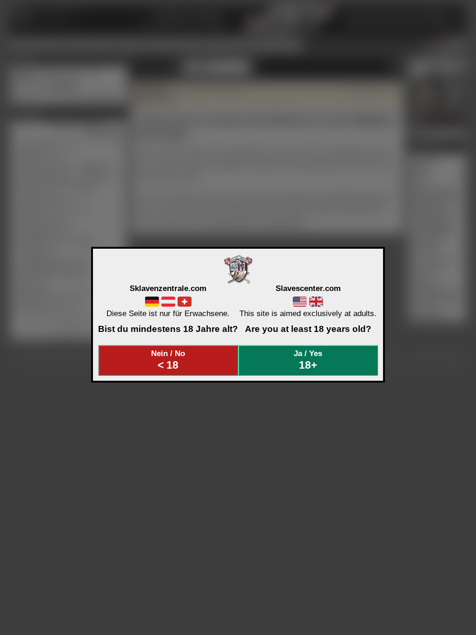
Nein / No (168, 359)
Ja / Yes (308, 359)
